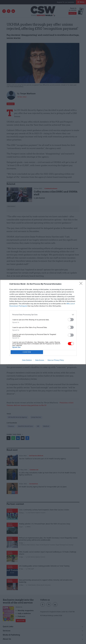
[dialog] (43, 322)
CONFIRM (27, 352)
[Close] (82, 284)
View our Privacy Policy (55, 360)
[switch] (71, 319)
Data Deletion (27, 360)
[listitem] (43, 314)
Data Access (39, 360)
